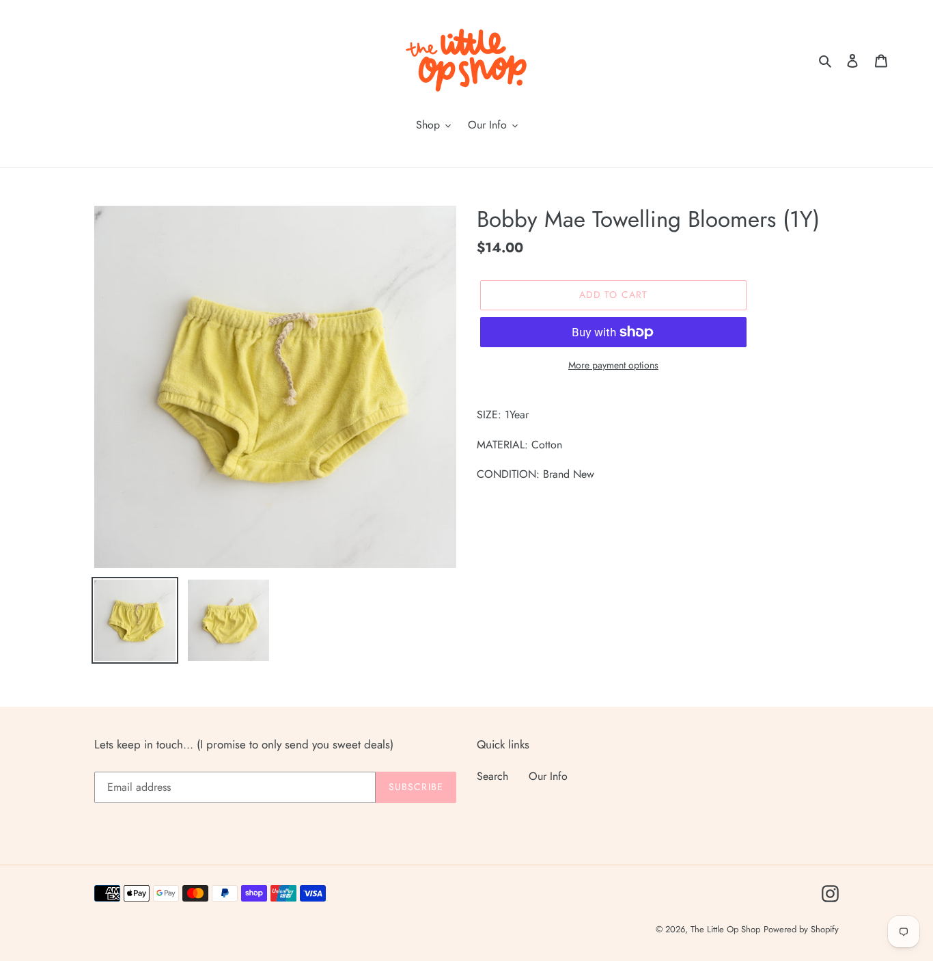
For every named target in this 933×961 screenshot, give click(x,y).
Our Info (548, 776)
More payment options (613, 365)
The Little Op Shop (725, 929)
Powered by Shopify (801, 929)
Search (492, 776)
